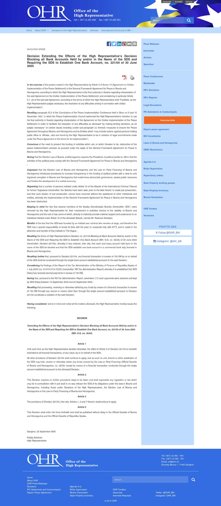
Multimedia (149, 83)
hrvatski (178, 1)
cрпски (189, 1)
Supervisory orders (153, 175)
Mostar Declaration (153, 197)
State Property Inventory (156, 190)
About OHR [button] (40, 30)
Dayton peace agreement (156, 129)
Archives (94, 30)
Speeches (149, 64)
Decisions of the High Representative (69, 30)
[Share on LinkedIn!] (119, 43)
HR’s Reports (150, 97)
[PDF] (124, 43)
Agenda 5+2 (150, 161)
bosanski (167, 1)
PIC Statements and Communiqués (44, 489)
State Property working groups (159, 182)
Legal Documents (153, 104)
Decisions (31, 486)
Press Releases (151, 43)
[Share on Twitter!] (114, 43)
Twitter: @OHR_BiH (165, 492)
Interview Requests (122, 495)
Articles (147, 57)
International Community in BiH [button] (116, 30)
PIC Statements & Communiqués (160, 111)
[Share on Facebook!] (109, 43)
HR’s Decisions (151, 89)
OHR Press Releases (37, 483)
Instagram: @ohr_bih (169, 241)
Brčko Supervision (153, 168)
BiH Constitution (152, 135)
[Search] (189, 20)
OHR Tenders (150, 208)
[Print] (129, 43)
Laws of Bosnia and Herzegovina (160, 142)
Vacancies (149, 215)
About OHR (32, 480)
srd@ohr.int (173, 461)
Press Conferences (153, 76)
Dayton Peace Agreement (39, 492)
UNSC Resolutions (153, 149)
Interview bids (167, 120)
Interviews (149, 50)
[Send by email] (134, 43)
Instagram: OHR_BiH (166, 495)
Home (29, 30)
